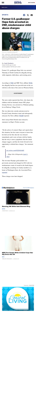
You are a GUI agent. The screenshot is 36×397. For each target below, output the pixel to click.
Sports (5, 15)
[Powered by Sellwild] (31, 285)
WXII (30, 83)
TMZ (11, 83)
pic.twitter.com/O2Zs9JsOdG (15, 150)
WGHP (21, 116)
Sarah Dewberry (8, 63)
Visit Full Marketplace (28, 187)
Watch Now (31, 2)
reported (4, 172)
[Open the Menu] (2, 2)
